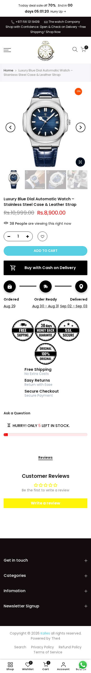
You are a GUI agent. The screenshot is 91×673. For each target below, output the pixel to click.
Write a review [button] (45, 503)
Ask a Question (17, 413)
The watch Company (64, 22)
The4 (55, 638)
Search (20, 647)
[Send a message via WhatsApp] (83, 665)
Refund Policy (70, 647)
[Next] (80, 127)
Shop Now (53, 32)
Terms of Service (47, 652)
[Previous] (10, 127)
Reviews (45, 458)
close (10, 8)
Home (8, 70)
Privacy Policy (42, 647)
